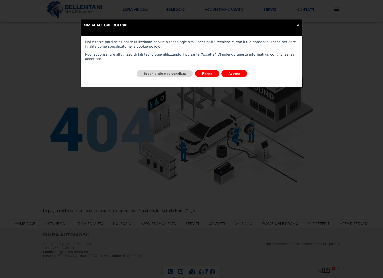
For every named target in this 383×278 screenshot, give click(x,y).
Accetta (234, 73)
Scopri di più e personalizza (165, 73)
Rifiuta (207, 73)
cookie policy (148, 46)
